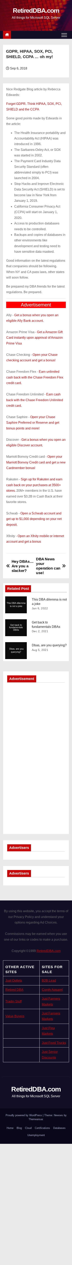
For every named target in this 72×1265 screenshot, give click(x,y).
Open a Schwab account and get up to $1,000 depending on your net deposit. (34, 519)
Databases (59, 1128)
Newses (58, 1115)
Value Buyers (14, 1016)
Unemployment (36, 1135)
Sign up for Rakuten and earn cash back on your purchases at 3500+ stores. (34, 485)
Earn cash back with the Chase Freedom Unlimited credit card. (34, 400)
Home (10, 1128)
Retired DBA (14, 989)
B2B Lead (49, 980)
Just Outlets (13, 980)
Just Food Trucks (54, 1043)
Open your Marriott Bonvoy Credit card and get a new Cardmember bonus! (36, 462)
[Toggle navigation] (64, 35)
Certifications (42, 1128)
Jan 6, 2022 (40, 608)
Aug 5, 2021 (40, 650)
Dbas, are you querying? (49, 645)
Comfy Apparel (52, 989)
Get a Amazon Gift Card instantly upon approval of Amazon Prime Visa (34, 337)
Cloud (28, 1128)
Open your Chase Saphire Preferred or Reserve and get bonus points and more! (32, 422)
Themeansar (36, 1119)
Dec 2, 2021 (40, 631)
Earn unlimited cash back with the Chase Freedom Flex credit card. (34, 377)
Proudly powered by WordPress (24, 1115)
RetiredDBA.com (36, 10)
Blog (19, 1128)
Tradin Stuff (13, 1001)
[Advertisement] (36, 722)
